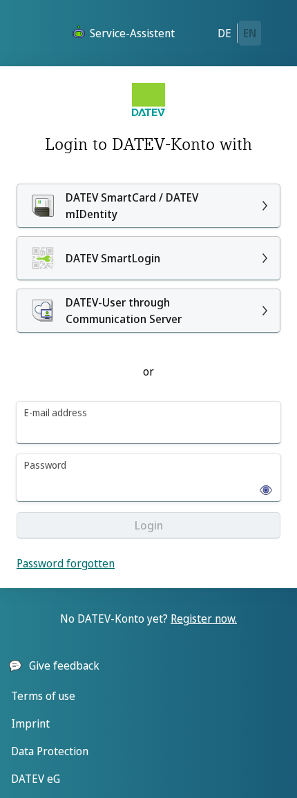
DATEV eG (35, 778)
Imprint (30, 723)
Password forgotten (66, 563)
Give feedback (64, 665)
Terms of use (43, 695)
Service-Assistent (132, 33)
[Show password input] (262, 486)
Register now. (204, 618)
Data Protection (49, 751)
